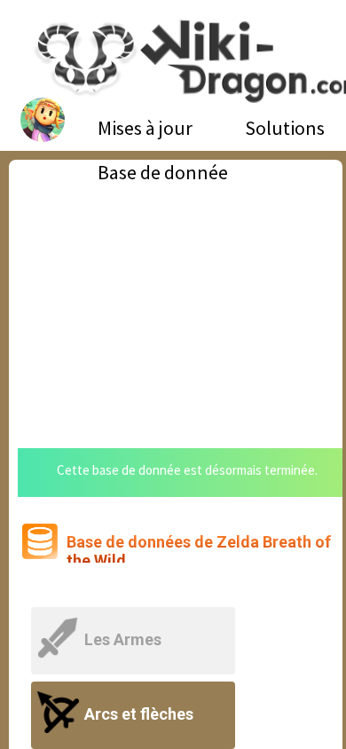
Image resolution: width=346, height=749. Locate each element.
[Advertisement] (175, 293)
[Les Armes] (134, 618)
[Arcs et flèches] (134, 693)
